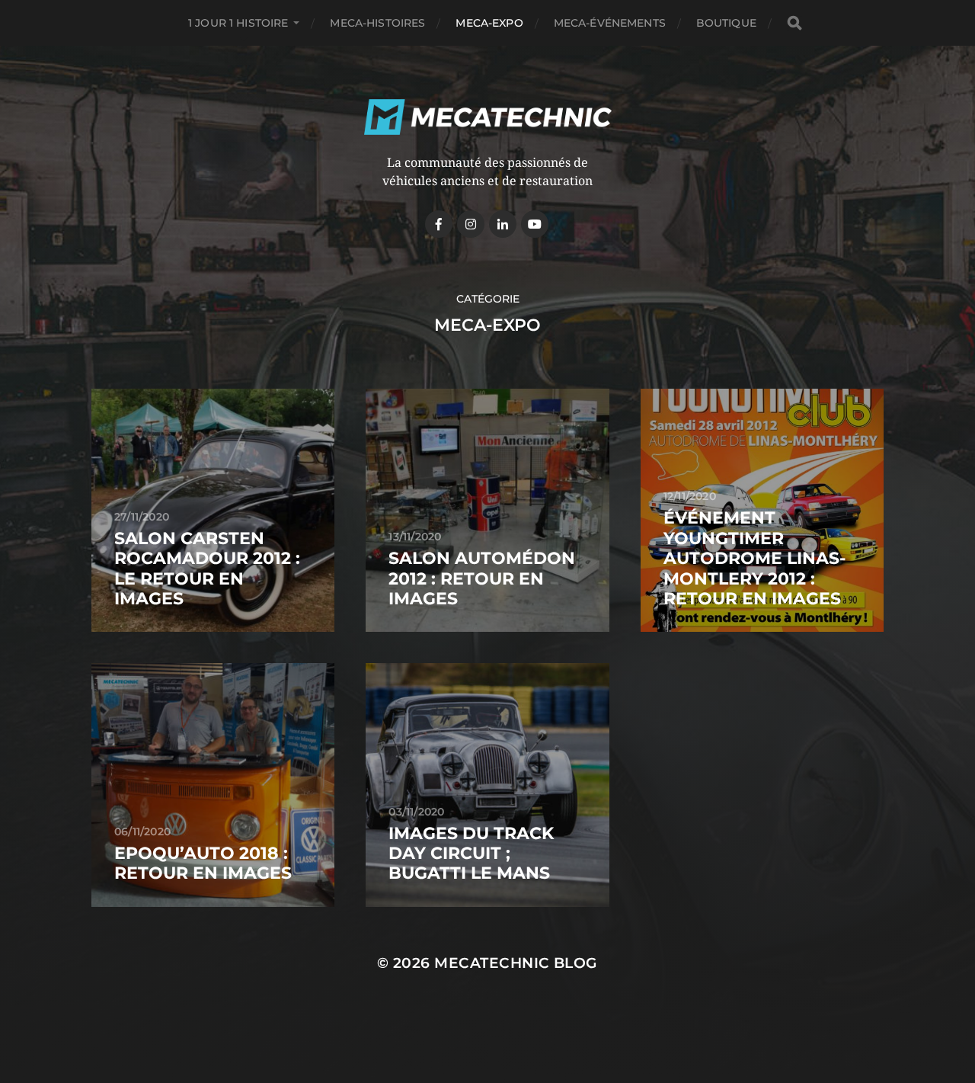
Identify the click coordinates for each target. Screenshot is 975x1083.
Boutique (726, 23)
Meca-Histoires (377, 23)
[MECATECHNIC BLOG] (488, 117)
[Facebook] (438, 224)
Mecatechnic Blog (516, 963)
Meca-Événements (610, 23)
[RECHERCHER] (794, 23)
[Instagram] (470, 224)
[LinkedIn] (502, 224)
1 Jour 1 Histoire (238, 23)
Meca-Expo (489, 23)
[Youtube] (534, 224)
